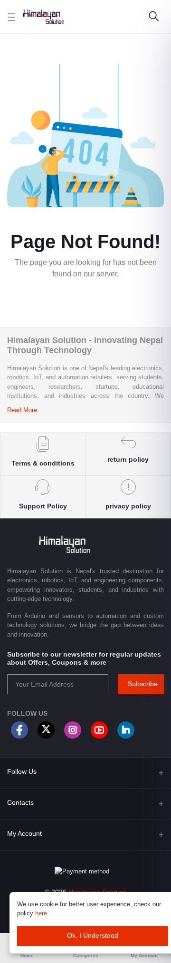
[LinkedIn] (125, 730)
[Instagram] (72, 730)
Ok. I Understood (92, 935)
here (41, 913)
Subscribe (143, 684)
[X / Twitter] (46, 730)
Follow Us (22, 771)
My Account (24, 833)
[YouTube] (99, 730)
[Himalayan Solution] (43, 16)
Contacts (20, 802)
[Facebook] (19, 730)
